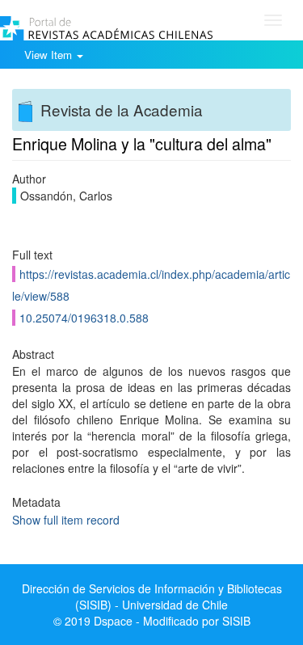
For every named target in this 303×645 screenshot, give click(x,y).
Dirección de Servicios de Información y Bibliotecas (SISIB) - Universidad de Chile (152, 596)
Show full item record (66, 520)
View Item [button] (49, 54)
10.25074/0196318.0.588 (84, 318)
